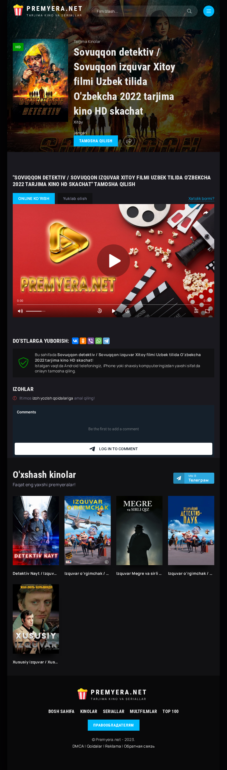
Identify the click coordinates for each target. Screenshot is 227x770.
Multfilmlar (143, 711)
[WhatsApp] (98, 341)
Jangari (80, 132)
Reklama (113, 746)
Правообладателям (113, 725)
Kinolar (88, 711)
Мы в (199, 478)
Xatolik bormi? (201, 198)
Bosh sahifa (61, 711)
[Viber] (90, 341)
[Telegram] (106, 341)
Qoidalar (94, 746)
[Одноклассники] (83, 341)
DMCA (78, 746)
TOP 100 (170, 711)
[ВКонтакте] (75, 341)
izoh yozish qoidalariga (53, 398)
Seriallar (114, 711)
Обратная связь (139, 746)
